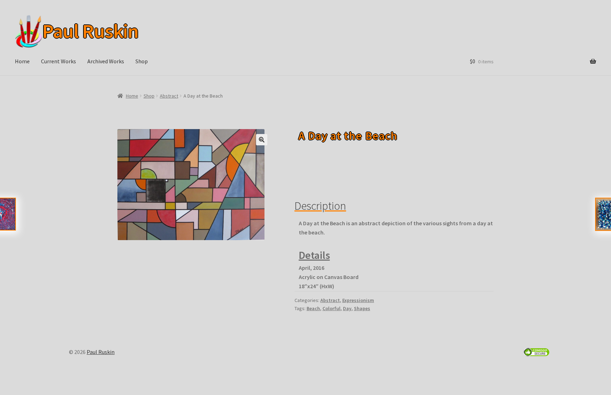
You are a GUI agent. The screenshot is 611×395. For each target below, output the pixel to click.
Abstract (169, 96)
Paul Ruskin (88, 31)
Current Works (58, 61)
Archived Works (105, 61)
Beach (313, 308)
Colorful (331, 308)
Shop (141, 61)
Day (347, 308)
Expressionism (358, 300)
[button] (261, 139)
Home (22, 61)
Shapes (362, 308)
